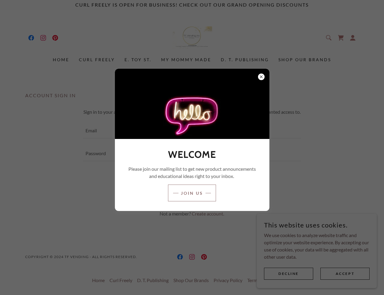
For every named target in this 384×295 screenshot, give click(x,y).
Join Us (192, 193)
